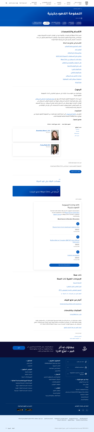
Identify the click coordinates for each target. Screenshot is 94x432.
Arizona (77, 129)
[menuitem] (78, 23)
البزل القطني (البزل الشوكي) (74, 286)
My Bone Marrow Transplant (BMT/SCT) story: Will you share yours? (64, 241)
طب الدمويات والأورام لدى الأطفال (71, 63)
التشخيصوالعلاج (71, 23)
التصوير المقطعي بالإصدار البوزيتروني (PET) (70, 290)
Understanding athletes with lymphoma (70, 304)
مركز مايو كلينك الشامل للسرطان (44, 99)
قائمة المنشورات (71, 114)
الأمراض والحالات (77, 8)
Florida (77, 131)
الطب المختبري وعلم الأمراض (73, 46)
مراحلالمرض (64, 23)
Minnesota (76, 133)
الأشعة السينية (77, 283)
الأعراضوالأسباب (79, 23)
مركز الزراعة (78, 82)
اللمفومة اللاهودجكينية (65, 14)
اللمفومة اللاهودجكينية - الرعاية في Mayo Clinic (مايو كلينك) (65, 166)
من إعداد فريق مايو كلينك (74, 162)
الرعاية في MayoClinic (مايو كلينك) (37, 23)
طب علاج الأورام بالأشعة (74, 66)
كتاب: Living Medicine (75, 314)
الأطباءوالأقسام (46, 23)
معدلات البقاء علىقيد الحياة (55, 23)
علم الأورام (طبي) (76, 69)
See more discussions (64, 265)
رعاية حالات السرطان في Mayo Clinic (71, 59)
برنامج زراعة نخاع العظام (74, 53)
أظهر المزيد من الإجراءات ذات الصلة (72, 293)
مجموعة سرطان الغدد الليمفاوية (72, 79)
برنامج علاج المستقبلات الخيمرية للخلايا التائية (68, 56)
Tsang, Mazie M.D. (45, 145)
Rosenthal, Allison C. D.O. (43, 130)
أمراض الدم (78, 50)
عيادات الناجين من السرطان (73, 76)
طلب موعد (78, 18)
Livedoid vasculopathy (73, 255)
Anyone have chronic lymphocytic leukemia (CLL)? (65, 227)
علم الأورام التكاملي (76, 72)
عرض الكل (77, 135)
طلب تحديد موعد (75, 171)
